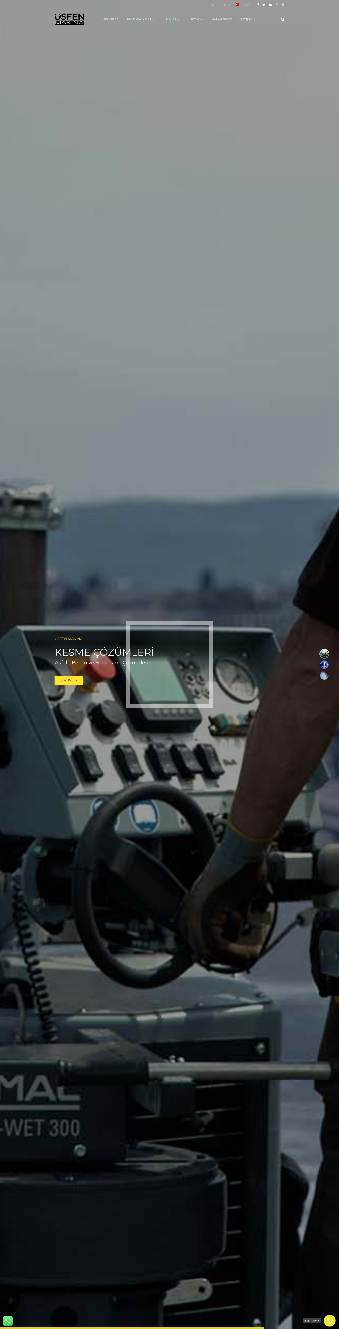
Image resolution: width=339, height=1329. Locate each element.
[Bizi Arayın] (330, 1321)
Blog (227, 4)
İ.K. (212, 4)
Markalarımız (221, 19)
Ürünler (170, 19)
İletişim (246, 19)
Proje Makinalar (139, 19)
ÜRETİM (194, 19)
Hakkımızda (109, 19)
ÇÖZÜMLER (68, 680)
